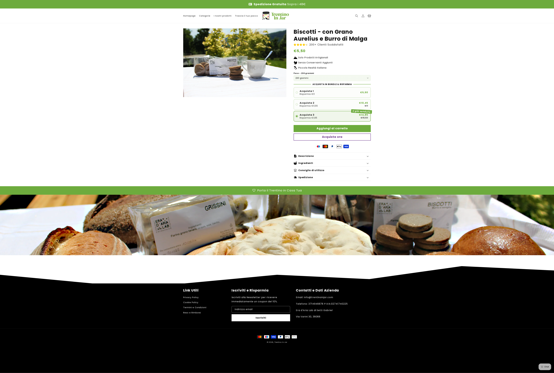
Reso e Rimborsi (192, 312)
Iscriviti (261, 317)
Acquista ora (332, 137)
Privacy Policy (191, 297)
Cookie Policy (190, 302)
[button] (356, 16)
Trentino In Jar (280, 342)
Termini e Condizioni (194, 307)
